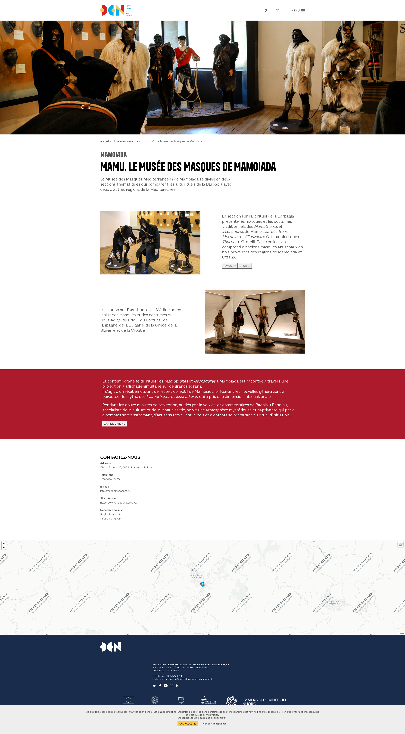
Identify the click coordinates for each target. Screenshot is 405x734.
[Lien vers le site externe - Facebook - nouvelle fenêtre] (160, 685)
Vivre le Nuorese (123, 141)
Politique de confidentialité (203, 714)
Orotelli (245, 265)
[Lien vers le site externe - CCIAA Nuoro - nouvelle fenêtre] (256, 701)
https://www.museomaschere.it (119, 502)
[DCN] (114, 646)
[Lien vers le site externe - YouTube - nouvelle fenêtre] (166, 685)
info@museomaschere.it (115, 491)
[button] (265, 10)
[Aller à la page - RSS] (177, 685)
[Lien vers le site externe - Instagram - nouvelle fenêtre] (171, 685)
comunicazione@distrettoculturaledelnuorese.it (186, 679)
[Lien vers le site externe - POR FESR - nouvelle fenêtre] (208, 701)
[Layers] (400, 544)
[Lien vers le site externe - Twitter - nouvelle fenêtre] (154, 685)
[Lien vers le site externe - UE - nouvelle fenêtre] (128, 701)
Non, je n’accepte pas (214, 723)
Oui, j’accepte (187, 723)
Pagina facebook (110, 514)
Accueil (104, 141)
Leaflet (401, 633)
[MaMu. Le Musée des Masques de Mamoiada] (202, 77)
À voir (140, 141)
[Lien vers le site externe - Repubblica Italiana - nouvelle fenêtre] (154, 701)
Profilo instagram (111, 518)
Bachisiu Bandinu (114, 423)
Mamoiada (113, 154)
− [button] (4, 547)
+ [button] (4, 543)
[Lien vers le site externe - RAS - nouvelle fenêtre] (181, 701)
